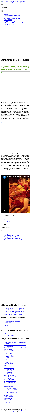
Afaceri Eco (7, 358)
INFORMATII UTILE (9, 24)
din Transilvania (11, 369)
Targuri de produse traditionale (14, 373)
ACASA (6, 14)
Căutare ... (3, 227)
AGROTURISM (8, 20)
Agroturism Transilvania (10, 381)
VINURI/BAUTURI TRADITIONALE (14, 22)
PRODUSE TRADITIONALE (12, 15)
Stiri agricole (7, 402)
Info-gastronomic (8, 398)
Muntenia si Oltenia (12, 392)
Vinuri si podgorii (8, 386)
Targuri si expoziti (8, 363)
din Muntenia (10, 372)
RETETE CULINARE (10, 21)
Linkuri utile (7, 401)
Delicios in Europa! (9, 375)
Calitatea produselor (9, 365)
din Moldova (10, 370)
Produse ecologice (8, 355)
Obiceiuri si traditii (8, 396)
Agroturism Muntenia (9, 382)
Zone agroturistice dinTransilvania (12, 235)
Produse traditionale (9, 368)
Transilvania (10, 391)
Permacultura (7, 359)
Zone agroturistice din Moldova (12, 234)
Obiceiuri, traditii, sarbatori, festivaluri (13, 239)
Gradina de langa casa (9, 353)
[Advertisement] (15, 41)
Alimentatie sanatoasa (9, 395)
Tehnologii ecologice (9, 356)
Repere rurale (7, 399)
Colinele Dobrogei (11, 388)
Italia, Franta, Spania (12, 376)
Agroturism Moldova (9, 379)
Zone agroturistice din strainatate (12, 238)
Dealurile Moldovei (12, 389)
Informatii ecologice (9, 360)
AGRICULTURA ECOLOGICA (12, 17)
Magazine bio (7, 362)
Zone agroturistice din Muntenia (12, 237)
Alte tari (9, 378)
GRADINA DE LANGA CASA (12, 18)
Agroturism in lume (9, 384)
